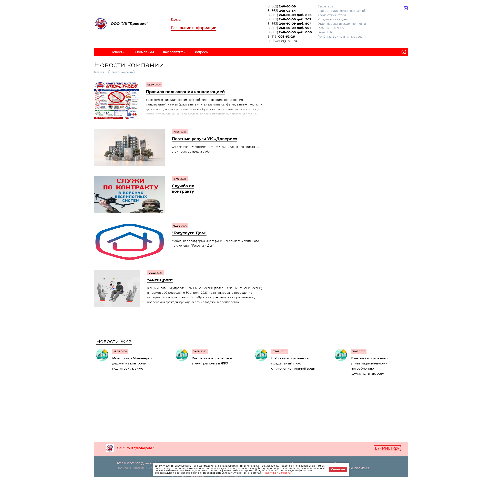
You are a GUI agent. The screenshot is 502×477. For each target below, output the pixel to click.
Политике (270, 472)
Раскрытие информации (193, 28)
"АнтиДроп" (160, 280)
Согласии (285, 472)
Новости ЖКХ (114, 341)
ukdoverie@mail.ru (282, 41)
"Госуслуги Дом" (189, 233)
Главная (99, 72)
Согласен (338, 469)
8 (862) (282, 6)
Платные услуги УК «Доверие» (204, 138)
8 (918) (281, 36)
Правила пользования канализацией (185, 91)
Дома (176, 19)
